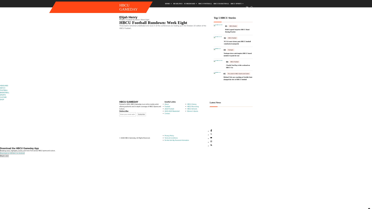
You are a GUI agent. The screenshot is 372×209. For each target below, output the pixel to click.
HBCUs (239, 11)
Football (167, 106)
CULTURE (3, 97)
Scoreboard (189, 3)
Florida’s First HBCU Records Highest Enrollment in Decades (230, 122)
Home (167, 3)
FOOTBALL (4, 90)
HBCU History (191, 104)
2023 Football (169, 109)
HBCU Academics (215, 125)
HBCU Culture (226, 11)
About (167, 104)
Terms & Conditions (171, 138)
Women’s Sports (192, 111)
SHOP (2, 100)
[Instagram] (211, 142)
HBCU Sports (236, 3)
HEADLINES (4, 86)
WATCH (2, 88)
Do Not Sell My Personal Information (177, 140)
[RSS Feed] (211, 146)
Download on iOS (6, 153)
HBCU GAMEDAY (128, 7)
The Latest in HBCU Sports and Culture (238, 73)
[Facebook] (211, 131)
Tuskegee (230, 50)
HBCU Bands (233, 26)
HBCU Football (205, 3)
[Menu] (247, 7)
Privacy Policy (169, 136)
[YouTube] (211, 139)
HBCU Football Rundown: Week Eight (153, 22)
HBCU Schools (192, 109)
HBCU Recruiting (193, 106)
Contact (167, 113)
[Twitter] (211, 135)
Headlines (178, 3)
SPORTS (3, 95)
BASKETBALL (4, 93)
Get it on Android (18, 153)
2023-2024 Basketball (172, 111)
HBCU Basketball (221, 3)
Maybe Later (4, 156)
